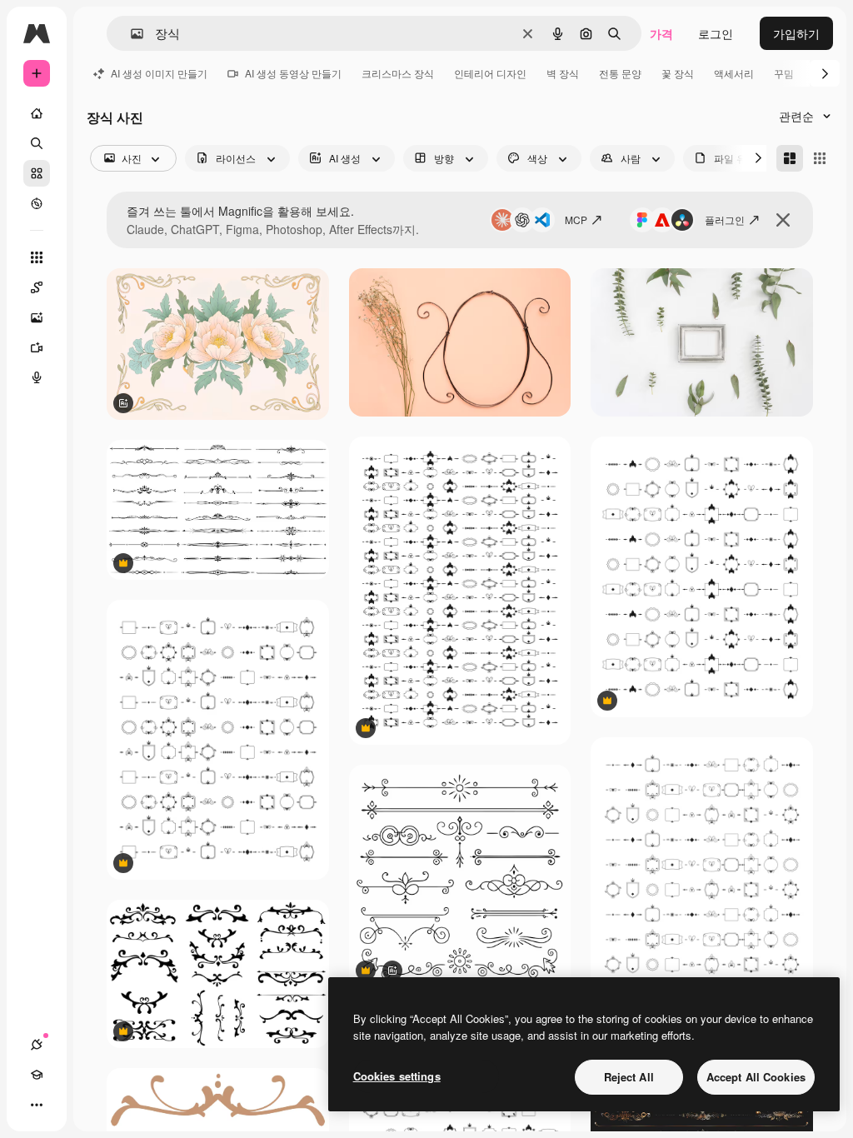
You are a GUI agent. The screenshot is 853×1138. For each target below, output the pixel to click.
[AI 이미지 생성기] (36, 317)
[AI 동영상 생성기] (36, 347)
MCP (576, 219)
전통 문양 (620, 73)
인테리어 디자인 (490, 73)
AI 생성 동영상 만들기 (293, 73)
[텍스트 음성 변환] (36, 377)
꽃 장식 (677, 73)
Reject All (629, 1077)
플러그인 (725, 219)
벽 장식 (562, 73)
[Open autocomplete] (130, 33)
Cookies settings (397, 1076)
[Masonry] (789, 158)
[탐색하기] (36, 203)
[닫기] (783, 220)
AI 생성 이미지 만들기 (159, 73)
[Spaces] (36, 287)
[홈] (36, 113)
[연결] (36, 1044)
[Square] (819, 158)
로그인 (715, 33)
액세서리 (734, 73)
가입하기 (796, 33)
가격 (661, 33)
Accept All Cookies (756, 1077)
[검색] (36, 143)
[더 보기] (36, 1104)
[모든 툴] (36, 257)
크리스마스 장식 (398, 73)
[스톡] (36, 173)
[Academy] (36, 1074)
